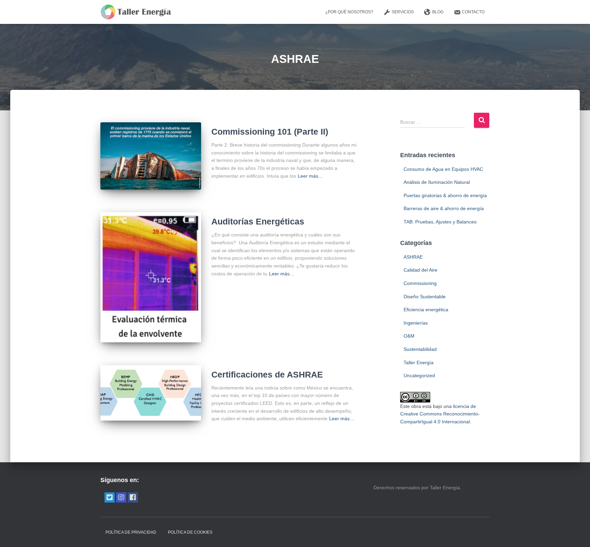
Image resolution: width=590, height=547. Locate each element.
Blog (438, 12)
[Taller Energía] (136, 11)
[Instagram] (121, 497)
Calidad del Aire (420, 270)
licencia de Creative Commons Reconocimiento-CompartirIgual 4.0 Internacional (440, 414)
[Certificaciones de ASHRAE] (150, 393)
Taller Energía (419, 362)
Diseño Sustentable (425, 296)
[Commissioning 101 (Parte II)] (150, 156)
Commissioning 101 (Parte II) (269, 131)
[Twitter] (109, 497)
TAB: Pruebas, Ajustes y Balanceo (440, 221)
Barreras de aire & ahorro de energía (444, 208)
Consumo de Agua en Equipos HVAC (443, 169)
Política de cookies (190, 532)
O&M (409, 336)
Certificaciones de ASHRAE (267, 374)
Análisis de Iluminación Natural (437, 182)
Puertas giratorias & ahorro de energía (445, 195)
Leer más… (310, 176)
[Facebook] (133, 497)
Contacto (473, 12)
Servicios (403, 12)
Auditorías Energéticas (257, 221)
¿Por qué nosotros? (349, 12)
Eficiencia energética (426, 309)
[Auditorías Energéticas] (150, 277)
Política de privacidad (131, 532)
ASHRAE (413, 257)
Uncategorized (419, 375)
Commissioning (420, 283)
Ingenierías (416, 323)
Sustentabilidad (420, 349)
